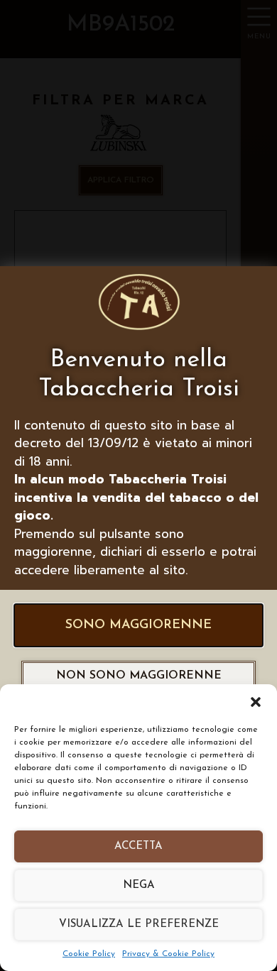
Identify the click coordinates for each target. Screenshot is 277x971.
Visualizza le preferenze (139, 924)
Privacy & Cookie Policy (168, 954)
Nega (139, 885)
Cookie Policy (89, 954)
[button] (256, 702)
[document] (138, 485)
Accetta (138, 846)
